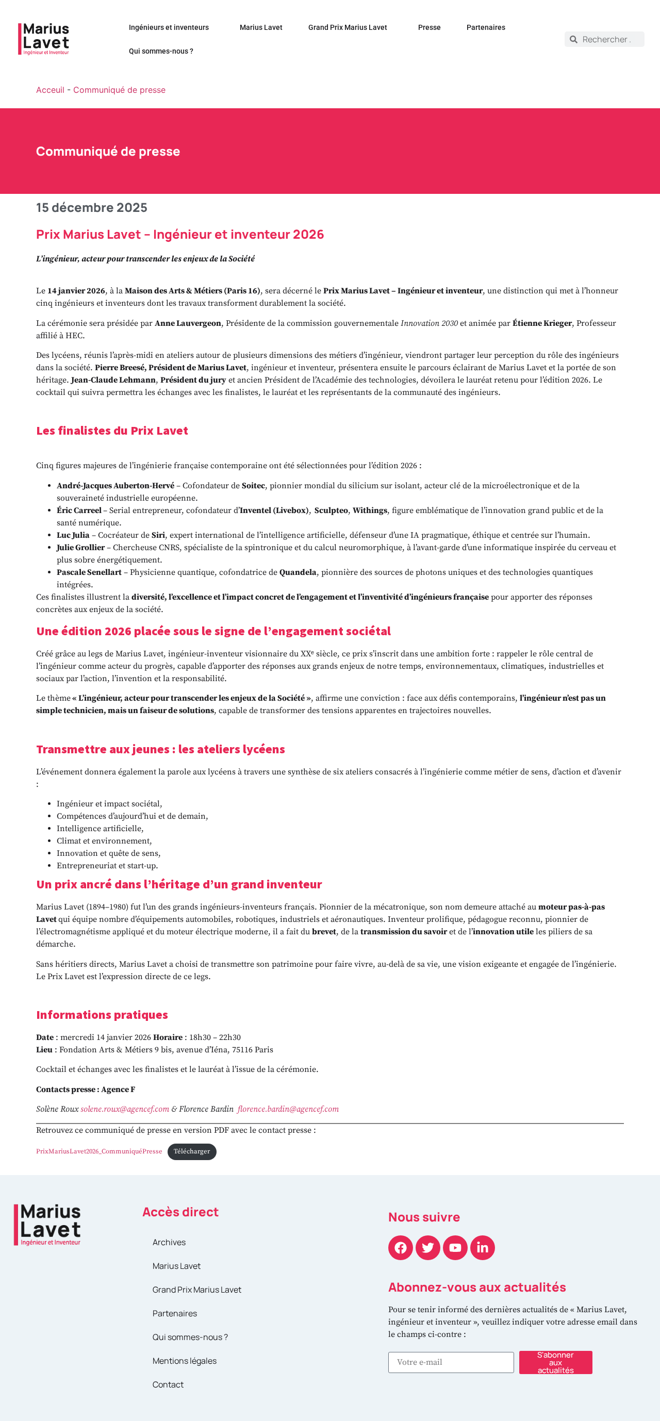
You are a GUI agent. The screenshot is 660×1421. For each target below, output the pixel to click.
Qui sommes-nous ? (161, 51)
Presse (429, 27)
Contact (168, 1384)
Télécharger (192, 1151)
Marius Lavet (261, 27)
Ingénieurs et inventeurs (169, 27)
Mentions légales (185, 1360)
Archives (169, 1242)
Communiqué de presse (119, 90)
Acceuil (50, 90)
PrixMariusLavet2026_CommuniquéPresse (99, 1151)
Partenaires (486, 27)
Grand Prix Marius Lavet (347, 27)
